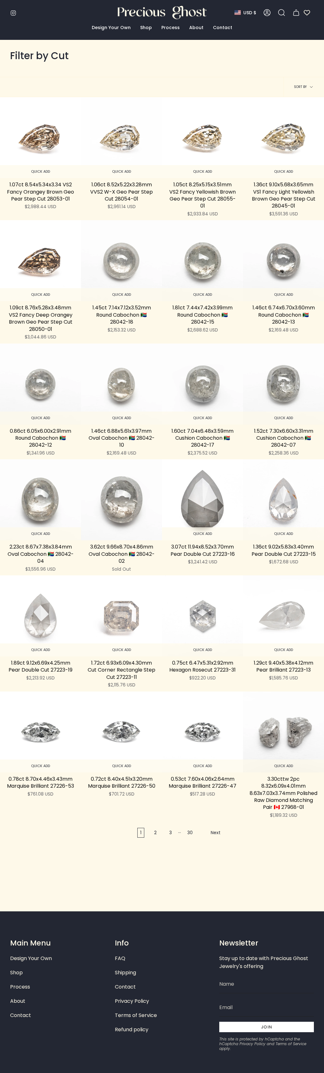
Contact (20, 1015)
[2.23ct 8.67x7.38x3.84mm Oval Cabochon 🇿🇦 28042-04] (40, 499)
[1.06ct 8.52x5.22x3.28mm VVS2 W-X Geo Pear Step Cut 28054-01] (121, 137)
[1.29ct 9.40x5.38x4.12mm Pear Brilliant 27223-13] (283, 615)
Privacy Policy (132, 1001)
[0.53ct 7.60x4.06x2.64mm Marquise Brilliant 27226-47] (202, 732)
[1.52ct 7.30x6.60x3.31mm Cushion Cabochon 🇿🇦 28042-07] (283, 384)
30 (190, 832)
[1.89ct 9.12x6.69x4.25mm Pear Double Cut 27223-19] (40, 615)
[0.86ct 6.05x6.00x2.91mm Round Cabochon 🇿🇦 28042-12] (40, 384)
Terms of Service (136, 1015)
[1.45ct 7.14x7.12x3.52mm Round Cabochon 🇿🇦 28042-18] (121, 260)
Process (20, 986)
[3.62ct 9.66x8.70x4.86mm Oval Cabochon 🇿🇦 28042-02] (121, 499)
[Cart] (296, 12)
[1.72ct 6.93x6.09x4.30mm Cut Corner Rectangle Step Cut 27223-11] (121, 615)
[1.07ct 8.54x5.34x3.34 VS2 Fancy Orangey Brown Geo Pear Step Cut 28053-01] (40, 137)
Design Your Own (31, 958)
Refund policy (131, 1029)
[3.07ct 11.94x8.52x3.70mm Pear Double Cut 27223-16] (202, 499)
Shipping (125, 972)
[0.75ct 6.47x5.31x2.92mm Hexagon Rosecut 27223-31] (202, 615)
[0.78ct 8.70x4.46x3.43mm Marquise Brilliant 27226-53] (40, 732)
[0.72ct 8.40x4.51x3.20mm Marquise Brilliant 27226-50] (121, 732)
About (17, 1001)
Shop (16, 972)
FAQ (120, 958)
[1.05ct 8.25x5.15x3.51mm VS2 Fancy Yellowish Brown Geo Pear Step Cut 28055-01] (202, 137)
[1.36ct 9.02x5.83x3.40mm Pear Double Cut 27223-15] (283, 499)
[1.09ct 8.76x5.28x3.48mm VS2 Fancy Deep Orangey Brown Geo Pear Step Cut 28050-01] (40, 260)
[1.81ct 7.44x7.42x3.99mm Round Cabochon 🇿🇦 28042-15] (202, 260)
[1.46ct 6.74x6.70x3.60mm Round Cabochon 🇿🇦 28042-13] (283, 260)
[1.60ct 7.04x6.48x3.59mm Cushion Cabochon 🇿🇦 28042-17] (202, 384)
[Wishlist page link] (307, 12)
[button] (111, 27)
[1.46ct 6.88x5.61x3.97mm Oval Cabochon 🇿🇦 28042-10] (121, 384)
